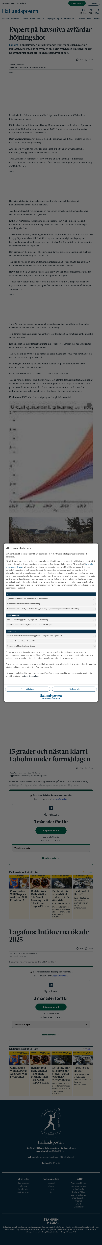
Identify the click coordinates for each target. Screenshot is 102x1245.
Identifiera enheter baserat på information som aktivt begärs (29, 625)
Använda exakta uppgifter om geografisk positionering (27, 620)
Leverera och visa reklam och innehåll (21, 641)
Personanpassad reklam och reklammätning (23, 604)
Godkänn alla (74, 689)
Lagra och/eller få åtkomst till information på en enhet (27, 599)
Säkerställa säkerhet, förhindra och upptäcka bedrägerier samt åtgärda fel (34, 636)
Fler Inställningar (27, 689)
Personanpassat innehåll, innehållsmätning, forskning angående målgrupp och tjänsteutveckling (43, 609)
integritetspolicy (31, 676)
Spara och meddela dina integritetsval (21, 646)
